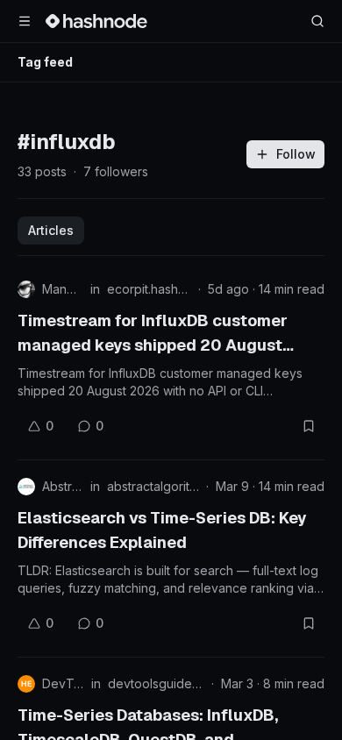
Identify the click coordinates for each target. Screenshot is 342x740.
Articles (51, 230)
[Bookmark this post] (308, 426)
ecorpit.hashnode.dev (149, 288)
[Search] (317, 21)
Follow (296, 153)
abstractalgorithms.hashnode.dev (153, 486)
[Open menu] (25, 21)
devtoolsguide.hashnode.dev (156, 683)
